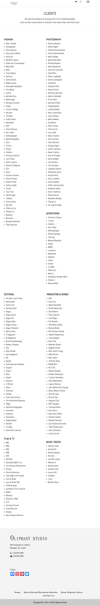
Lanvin (8, 92)
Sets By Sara (54, 393)
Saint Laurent (11, 162)
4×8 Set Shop (54, 361)
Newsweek (10, 301)
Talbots (9, 152)
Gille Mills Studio (55, 324)
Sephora (51, 257)
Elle (7, 347)
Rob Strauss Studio (56, 331)
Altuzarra (9, 218)
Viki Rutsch (53, 321)
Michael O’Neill (54, 102)
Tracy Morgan (54, 337)
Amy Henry (53, 410)
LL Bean (51, 266)
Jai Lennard (52, 162)
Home (17, 592)
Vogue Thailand (12, 328)
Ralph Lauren (11, 83)
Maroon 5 (52, 462)
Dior (7, 168)
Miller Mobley (53, 119)
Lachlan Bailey (54, 109)
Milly (8, 69)
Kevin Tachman (54, 191)
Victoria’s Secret (12, 155)
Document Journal (13, 430)
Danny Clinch (53, 89)
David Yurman (11, 178)
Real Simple (10, 351)
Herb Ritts (52, 73)
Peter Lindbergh (54, 76)
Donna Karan (11, 79)
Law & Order (11, 478)
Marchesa (10, 122)
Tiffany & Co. (11, 208)
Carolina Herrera (12, 175)
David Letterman (12, 472)
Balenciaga (10, 99)
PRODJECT (53, 364)
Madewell (52, 253)
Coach (50, 260)
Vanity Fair (10, 304)
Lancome (51, 250)
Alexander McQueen (14, 86)
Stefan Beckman (55, 308)
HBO (7, 452)
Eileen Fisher (11, 181)
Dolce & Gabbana (13, 165)
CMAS (8, 492)
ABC (7, 442)
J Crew (51, 220)
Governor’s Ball (12, 498)
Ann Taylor (10, 132)
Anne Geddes (53, 158)
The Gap (51, 237)
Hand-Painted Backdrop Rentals (41, 592)
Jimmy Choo (11, 201)
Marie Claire (10, 331)
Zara (8, 142)
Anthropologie (11, 135)
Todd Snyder (11, 119)
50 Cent (51, 455)
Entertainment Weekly (15, 364)
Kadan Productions (56, 334)
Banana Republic (12, 139)
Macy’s (51, 273)
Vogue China (11, 314)
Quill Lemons (53, 139)
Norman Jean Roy (55, 92)
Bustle (8, 361)
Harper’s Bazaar (12, 344)
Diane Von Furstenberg (15, 63)
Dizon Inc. (52, 301)
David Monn (53, 311)
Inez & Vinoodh (54, 155)
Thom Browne (11, 129)
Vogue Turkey (11, 324)
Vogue (8, 311)
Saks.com (52, 270)
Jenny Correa (54, 433)
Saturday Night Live (14, 462)
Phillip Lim (10, 211)
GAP (7, 125)
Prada (8, 106)
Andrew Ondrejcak (56, 374)
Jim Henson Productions (16, 465)
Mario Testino (53, 135)
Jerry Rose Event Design (58, 387)
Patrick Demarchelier (56, 50)
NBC (7, 445)
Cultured (9, 390)
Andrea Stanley (55, 370)
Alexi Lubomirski (54, 112)
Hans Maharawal (55, 380)
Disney (8, 469)
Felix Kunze (52, 129)
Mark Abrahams (54, 66)
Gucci (8, 172)
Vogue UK (10, 318)
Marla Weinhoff (55, 304)
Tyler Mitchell (53, 142)
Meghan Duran (54, 347)
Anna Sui (9, 56)
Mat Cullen (53, 357)
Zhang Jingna (53, 145)
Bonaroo (9, 495)
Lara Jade (52, 132)
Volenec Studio (55, 417)
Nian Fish (52, 341)
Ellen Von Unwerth (55, 69)
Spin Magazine (12, 354)
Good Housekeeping (14, 341)
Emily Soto (52, 99)
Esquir (8, 367)
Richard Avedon (54, 63)
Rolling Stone (11, 308)
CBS (7, 449)
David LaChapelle (55, 79)
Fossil (8, 188)
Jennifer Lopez (54, 459)
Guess (50, 263)
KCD (50, 298)
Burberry (9, 214)
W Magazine (11, 337)
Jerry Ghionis (53, 116)
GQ (7, 357)
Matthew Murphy (55, 198)
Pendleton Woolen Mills (57, 276)
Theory (8, 148)
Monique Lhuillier (13, 102)
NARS (50, 247)
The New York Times (14, 298)
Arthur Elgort (53, 46)
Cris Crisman (53, 165)
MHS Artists (53, 354)
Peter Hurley (53, 125)
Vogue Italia (10, 321)
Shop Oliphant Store (72, 592)
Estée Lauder (11, 185)
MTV (7, 455)
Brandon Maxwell (13, 221)
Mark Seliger (53, 56)
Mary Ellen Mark (54, 59)
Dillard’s (51, 280)
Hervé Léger (10, 195)
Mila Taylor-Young (56, 351)
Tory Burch (10, 89)
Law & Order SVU (13, 482)
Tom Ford (10, 191)
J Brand (9, 198)
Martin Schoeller (54, 96)
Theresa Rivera (54, 407)
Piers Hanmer (54, 314)
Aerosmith (52, 449)
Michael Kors (11, 96)
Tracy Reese (11, 73)
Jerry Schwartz (55, 430)
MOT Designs (54, 403)
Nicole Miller (53, 283)
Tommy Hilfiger (12, 109)
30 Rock (9, 459)
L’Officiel (9, 384)
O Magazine (10, 334)
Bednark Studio (55, 344)
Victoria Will (53, 175)
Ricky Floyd (53, 397)
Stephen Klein (53, 86)
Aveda (50, 243)
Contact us (49, 596)
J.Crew (8, 145)
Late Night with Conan (15, 475)
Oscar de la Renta (13, 53)
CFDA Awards (11, 485)
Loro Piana (10, 158)
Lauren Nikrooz (55, 384)
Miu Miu (9, 112)
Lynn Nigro (53, 318)
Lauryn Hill (52, 472)
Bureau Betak (54, 328)
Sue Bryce (52, 122)
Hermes (9, 76)
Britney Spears (54, 452)
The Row (9, 116)
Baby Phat (10, 66)
